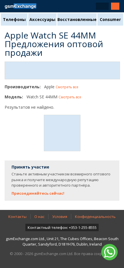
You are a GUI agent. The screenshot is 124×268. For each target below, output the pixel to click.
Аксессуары (42, 19)
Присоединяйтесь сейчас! (38, 193)
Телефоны (14, 19)
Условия (59, 216)
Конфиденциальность (95, 216)
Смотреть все (67, 87)
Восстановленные (77, 19)
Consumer (110, 19)
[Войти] (115, 6)
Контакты (17, 216)
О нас (39, 216)
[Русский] (102, 6)
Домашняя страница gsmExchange (20, 6)
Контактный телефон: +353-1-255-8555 (62, 227)
